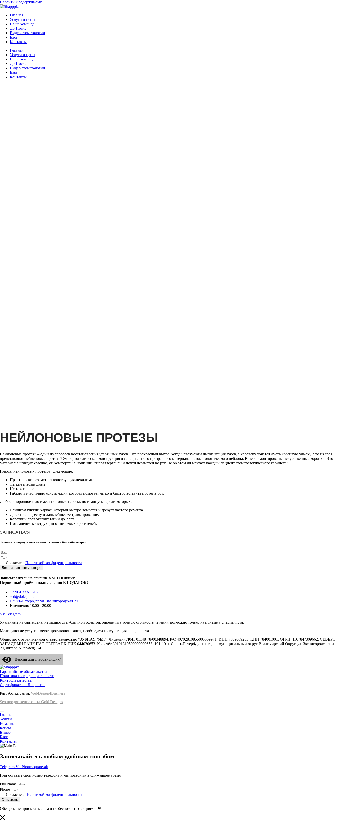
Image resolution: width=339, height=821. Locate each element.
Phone (5, 789)
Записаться (15, 532)
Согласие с (44, 563)
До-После (18, 28)
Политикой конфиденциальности (53, 563)
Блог (14, 37)
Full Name (9, 784)
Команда (7, 723)
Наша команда (22, 24)
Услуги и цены (22, 19)
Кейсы (5, 728)
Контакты (18, 42)
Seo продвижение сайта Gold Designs (31, 702)
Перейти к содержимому (21, 2)
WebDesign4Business (48, 693)
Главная (16, 15)
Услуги (6, 719)
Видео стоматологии (27, 33)
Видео (5, 732)
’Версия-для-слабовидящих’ (36, 659)
